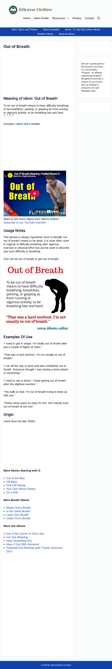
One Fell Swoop (16, 485)
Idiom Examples (51, 29)
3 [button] (10, 115)
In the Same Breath (18, 511)
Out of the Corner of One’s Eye (25, 533)
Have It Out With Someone (22, 544)
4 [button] (12, 115)
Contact (89, 18)
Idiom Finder (41, 18)
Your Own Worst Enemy (21, 488)
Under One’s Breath (18, 518)
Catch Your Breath (17, 514)
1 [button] (4, 115)
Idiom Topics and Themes (25, 29)
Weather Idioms (45, 34)
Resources (58, 18)
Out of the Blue (15, 478)
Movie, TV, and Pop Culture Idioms (82, 29)
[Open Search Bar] (99, 18)
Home (26, 18)
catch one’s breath (28, 123)
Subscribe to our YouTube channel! (25, 222)
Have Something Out (19, 540)
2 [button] (7, 115)
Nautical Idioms (67, 34)
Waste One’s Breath (18, 507)
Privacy (77, 18)
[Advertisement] (36, 72)
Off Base (11, 481)
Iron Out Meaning (17, 537)
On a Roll (12, 492)
